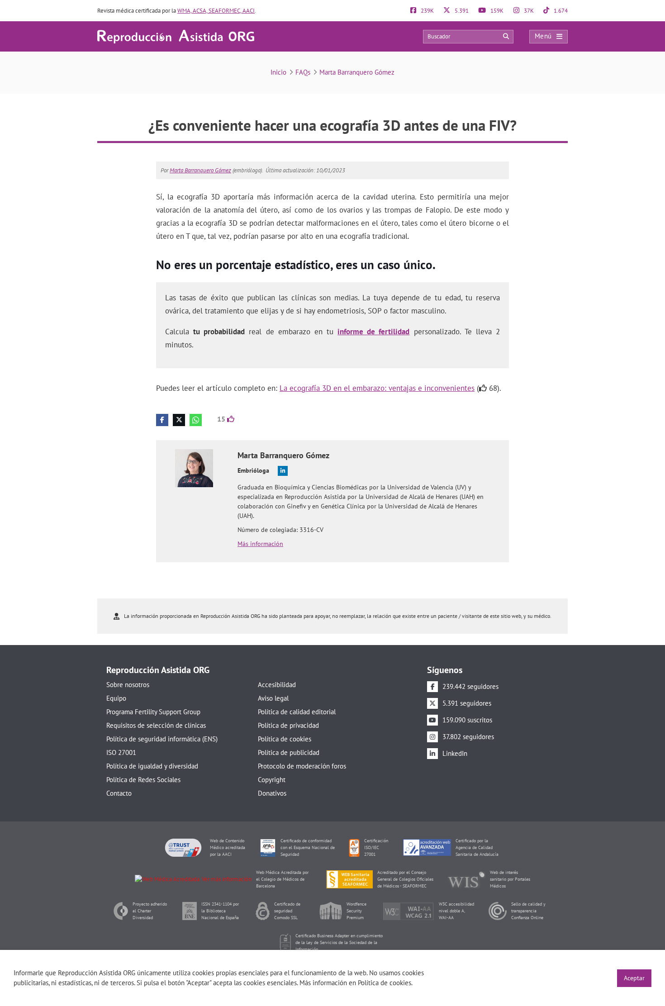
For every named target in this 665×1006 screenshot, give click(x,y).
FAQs (302, 72)
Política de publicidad (288, 752)
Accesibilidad (277, 684)
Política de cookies (284, 739)
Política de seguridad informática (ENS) (162, 739)
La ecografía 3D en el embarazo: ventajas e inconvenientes (377, 388)
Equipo (116, 698)
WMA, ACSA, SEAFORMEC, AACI (216, 10)
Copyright (271, 779)
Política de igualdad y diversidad (152, 766)
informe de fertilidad (373, 332)
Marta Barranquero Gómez (356, 72)
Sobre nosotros (127, 684)
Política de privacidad (288, 725)
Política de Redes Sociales (143, 779)
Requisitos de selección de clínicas (156, 725)
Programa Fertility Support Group (153, 711)
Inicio (278, 72)
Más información (260, 544)
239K (426, 10)
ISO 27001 (121, 752)
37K (528, 10)
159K (496, 10)
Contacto (119, 793)
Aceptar (634, 978)
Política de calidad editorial (297, 711)
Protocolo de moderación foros (302, 766)
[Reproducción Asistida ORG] (175, 36)
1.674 (560, 10)
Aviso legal (273, 698)
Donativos (272, 793)
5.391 (461, 10)
